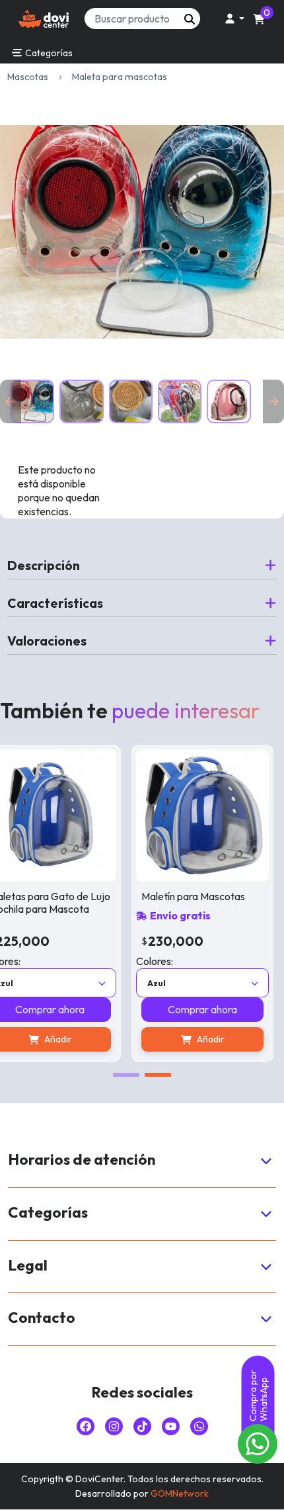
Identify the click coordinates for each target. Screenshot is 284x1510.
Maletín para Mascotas (193, 896)
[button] (232, 18)
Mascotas (27, 77)
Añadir (211, 1039)
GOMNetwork (180, 1493)
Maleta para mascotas (119, 77)
